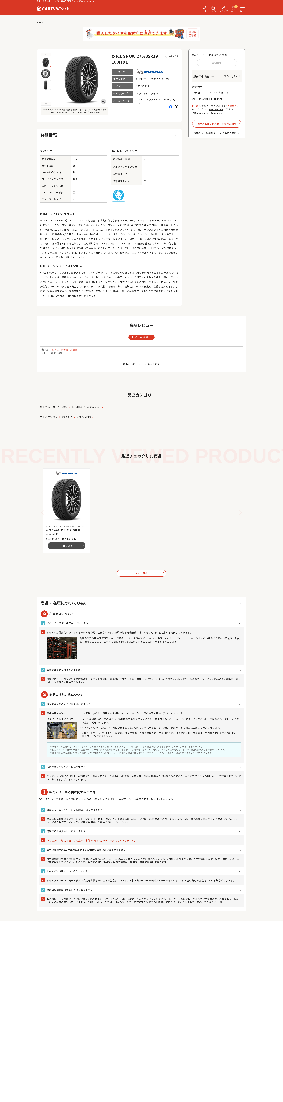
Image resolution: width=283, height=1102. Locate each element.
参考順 (64, 349)
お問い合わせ (216, 109)
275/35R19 (84, 416)
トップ (40, 22)
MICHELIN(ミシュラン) (86, 406)
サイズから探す (49, 416)
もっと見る (150, 573)
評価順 (73, 349)
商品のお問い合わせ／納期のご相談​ (216, 123)
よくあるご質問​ (228, 133)
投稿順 (55, 349)
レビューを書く (141, 337)
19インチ (67, 416)
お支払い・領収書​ (203, 133)
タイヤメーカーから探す (54, 406)
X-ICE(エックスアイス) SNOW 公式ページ (156, 101)
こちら (217, 112)
